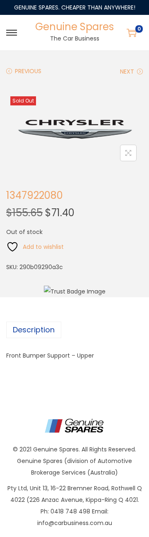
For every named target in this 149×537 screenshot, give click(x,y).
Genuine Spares (74, 26)
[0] (132, 33)
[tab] (74, 330)
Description (34, 330)
